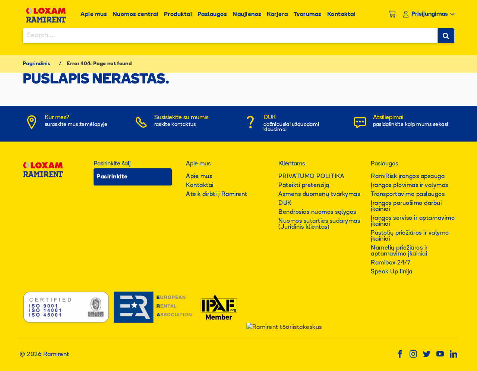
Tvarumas (308, 15)
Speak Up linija (392, 272)
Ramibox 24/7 (390, 263)
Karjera (277, 15)
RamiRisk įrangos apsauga (408, 177)
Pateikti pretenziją (303, 185)
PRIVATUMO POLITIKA (311, 177)
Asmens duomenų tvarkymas (319, 194)
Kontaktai (341, 15)
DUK (284, 203)
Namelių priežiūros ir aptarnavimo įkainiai (399, 251)
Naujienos (247, 15)
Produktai (178, 15)
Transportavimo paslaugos (408, 194)
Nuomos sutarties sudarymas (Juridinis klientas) (319, 224)
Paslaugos (212, 15)
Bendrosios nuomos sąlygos (317, 212)
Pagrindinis (36, 64)
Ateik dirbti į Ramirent (216, 194)
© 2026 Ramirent (44, 355)
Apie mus (93, 15)
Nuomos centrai (135, 15)
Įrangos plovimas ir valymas (409, 185)
